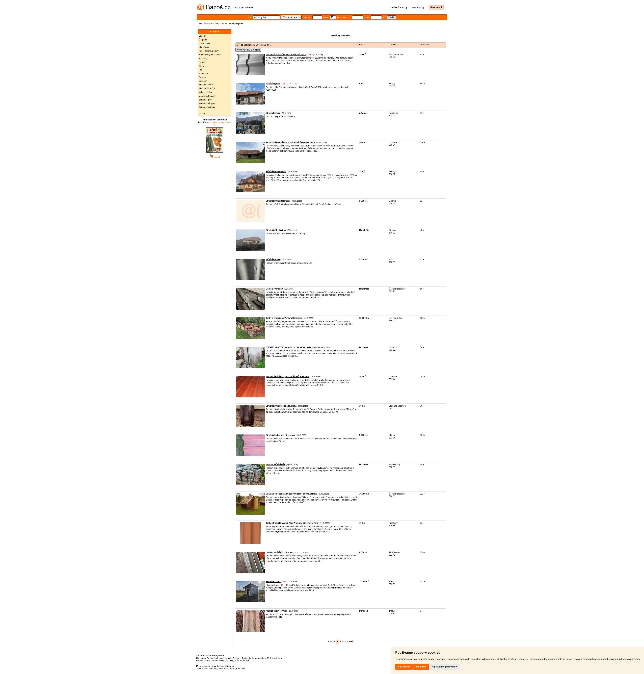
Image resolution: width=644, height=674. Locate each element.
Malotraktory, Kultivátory (210, 55)
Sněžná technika (206, 85)
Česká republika (209, 668)
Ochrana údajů (259, 658)
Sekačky (203, 81)
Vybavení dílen (205, 92)
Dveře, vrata (204, 43)
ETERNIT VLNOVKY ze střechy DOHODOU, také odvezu (292, 347)
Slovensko (223, 668)
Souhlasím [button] (404, 666)
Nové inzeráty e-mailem (248, 49)
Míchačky (203, 58)
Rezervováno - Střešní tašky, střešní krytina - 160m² (290, 142)
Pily (200, 70)
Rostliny (202, 77)
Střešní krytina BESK (276, 171)
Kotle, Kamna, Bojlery (209, 51)
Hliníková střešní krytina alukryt (281, 552)
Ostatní (202, 114)
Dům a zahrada (221, 23)
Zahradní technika (207, 107)
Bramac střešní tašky (276, 464)
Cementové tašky (274, 289)
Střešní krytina (273, 113)
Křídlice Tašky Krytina (276, 611)
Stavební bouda (273, 581)
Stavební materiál (207, 88)
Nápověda (201, 658)
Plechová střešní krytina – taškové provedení (287, 376)
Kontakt (228, 658)
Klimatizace (204, 47)
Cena (361, 44)
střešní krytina (273, 84)
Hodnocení (219, 658)
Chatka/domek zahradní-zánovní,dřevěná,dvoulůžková (291, 494)
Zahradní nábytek (207, 103)
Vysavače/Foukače (207, 96)
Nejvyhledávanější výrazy (222, 666)
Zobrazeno (425, 44)
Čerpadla (203, 40)
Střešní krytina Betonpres (278, 201)
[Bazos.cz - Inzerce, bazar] (213, 9)
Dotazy (210, 658)
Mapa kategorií (203, 666)
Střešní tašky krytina (276, 230)
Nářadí (202, 62)
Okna (201, 66)
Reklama (237, 658)
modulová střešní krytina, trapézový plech (286, 54)
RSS (269, 658)
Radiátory (203, 73)
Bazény (202, 36)
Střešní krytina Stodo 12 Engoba (281, 406)
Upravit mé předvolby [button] (444, 666)
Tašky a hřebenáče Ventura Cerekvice (284, 318)
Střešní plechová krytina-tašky (280, 435)
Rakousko (240, 668)
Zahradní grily (205, 100)
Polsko (232, 668)
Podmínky (246, 658)
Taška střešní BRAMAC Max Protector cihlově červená (292, 523)
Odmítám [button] (421, 666)
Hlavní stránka (205, 23)
